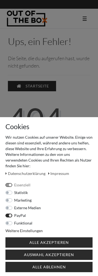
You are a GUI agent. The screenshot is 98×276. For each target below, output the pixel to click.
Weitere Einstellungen (24, 230)
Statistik (21, 192)
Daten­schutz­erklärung (27, 173)
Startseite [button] (37, 86)
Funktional (23, 223)
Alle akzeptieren (49, 242)
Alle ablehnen (49, 267)
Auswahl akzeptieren (49, 254)
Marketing (23, 200)
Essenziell (22, 185)
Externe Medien (27, 207)
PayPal (20, 215)
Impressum (59, 173)
